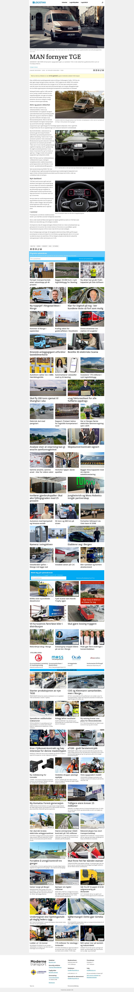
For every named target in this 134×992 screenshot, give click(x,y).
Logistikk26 (84, 2)
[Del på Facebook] (94, 70)
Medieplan (52, 982)
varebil (39, 246)
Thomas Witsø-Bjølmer (55, 967)
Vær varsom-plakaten (93, 975)
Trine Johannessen (54, 977)
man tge (33, 246)
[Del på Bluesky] (103, 70)
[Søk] (102, 2)
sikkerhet (44, 246)
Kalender (64, 2)
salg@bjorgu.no (91, 970)
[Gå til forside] (39, 2)
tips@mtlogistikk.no (73, 970)
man (50, 246)
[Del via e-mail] (98, 70)
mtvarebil (55, 246)
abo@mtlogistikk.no (73, 978)
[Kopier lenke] (101, 70)
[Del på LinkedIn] (96, 70)
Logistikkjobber (74, 2)
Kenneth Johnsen (53, 972)
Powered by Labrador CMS (67, 990)
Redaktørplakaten (92, 977)
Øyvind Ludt (52, 962)
